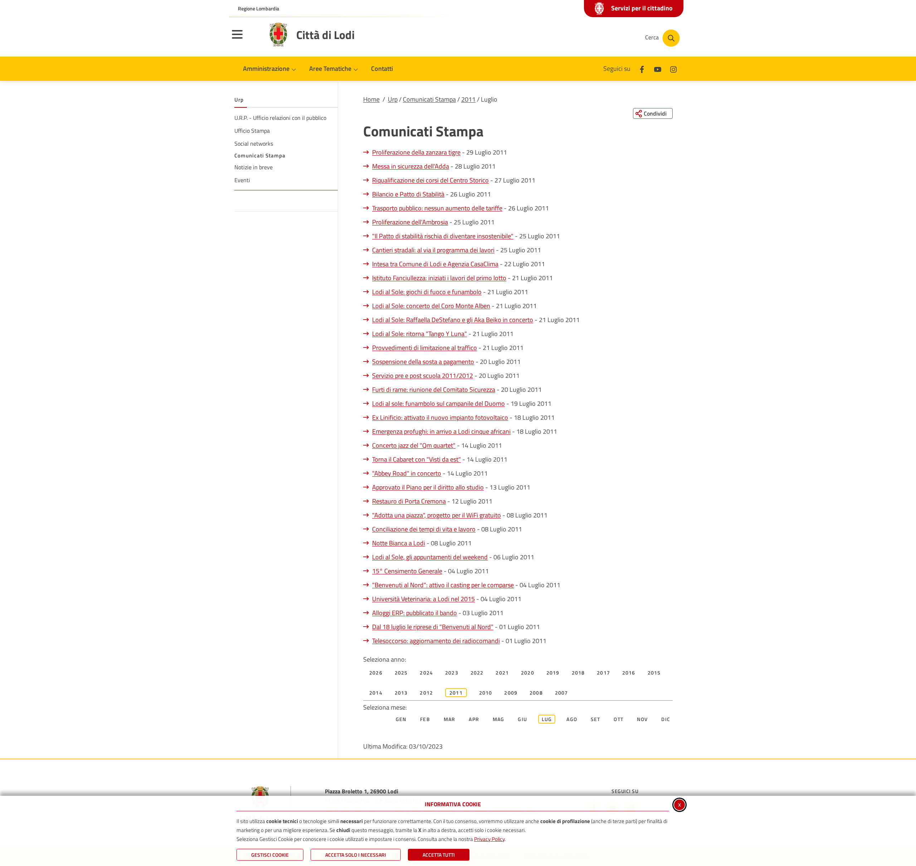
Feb (425, 719)
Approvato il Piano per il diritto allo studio (428, 487)
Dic (665, 719)
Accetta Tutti (439, 854)
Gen (401, 719)
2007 (561, 692)
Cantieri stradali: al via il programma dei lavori (433, 250)
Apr (474, 719)
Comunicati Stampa (429, 99)
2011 (468, 99)
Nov (642, 719)
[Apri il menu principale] (246, 39)
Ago (571, 719)
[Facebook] (642, 68)
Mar (449, 719)
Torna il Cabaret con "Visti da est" (416, 459)
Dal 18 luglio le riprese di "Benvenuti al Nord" (432, 627)
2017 (603, 672)
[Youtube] (657, 68)
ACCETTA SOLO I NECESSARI (355, 854)
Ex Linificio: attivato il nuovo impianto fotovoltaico (440, 417)
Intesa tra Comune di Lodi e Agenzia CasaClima (435, 264)
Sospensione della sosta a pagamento (423, 361)
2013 (401, 692)
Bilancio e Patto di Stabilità (408, 194)
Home (371, 99)
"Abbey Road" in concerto (406, 473)
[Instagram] (673, 68)
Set (595, 719)
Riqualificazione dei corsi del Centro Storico (430, 180)
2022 (477, 672)
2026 (376, 672)
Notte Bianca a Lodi (398, 543)
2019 (553, 672)
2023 (451, 672)
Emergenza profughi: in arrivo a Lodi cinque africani (441, 431)
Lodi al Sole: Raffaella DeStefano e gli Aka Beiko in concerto (452, 320)
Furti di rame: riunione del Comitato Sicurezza (433, 389)
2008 (536, 692)
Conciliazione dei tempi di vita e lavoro (424, 529)
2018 (578, 672)
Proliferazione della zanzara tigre (416, 152)
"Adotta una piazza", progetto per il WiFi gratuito (436, 515)
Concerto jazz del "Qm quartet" (413, 445)
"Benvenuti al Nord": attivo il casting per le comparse (443, 585)
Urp (393, 99)
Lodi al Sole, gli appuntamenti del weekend (430, 557)
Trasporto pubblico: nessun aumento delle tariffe (437, 208)
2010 (485, 692)
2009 (510, 692)
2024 (426, 672)
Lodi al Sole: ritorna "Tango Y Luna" (419, 334)
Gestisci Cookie (270, 854)
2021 (502, 672)
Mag (499, 719)
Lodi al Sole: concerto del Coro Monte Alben (431, 306)
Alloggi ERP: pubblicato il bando (414, 613)
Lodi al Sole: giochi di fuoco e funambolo (427, 292)
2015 (654, 672)
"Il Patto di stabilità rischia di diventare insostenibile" (442, 236)
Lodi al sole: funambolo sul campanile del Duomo (438, 403)
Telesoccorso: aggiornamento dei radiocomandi (436, 641)
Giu (522, 719)
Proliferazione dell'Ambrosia (410, 222)
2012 (426, 692)
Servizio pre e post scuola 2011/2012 (422, 375)
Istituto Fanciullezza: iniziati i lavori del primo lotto (439, 278)
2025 (401, 672)
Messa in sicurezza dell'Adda (410, 166)
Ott (618, 719)
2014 (376, 692)
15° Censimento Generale (407, 571)
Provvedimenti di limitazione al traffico (424, 347)
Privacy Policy (489, 839)
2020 (527, 672)
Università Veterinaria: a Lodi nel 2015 (423, 599)
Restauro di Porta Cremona (409, 501)
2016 (628, 672)
